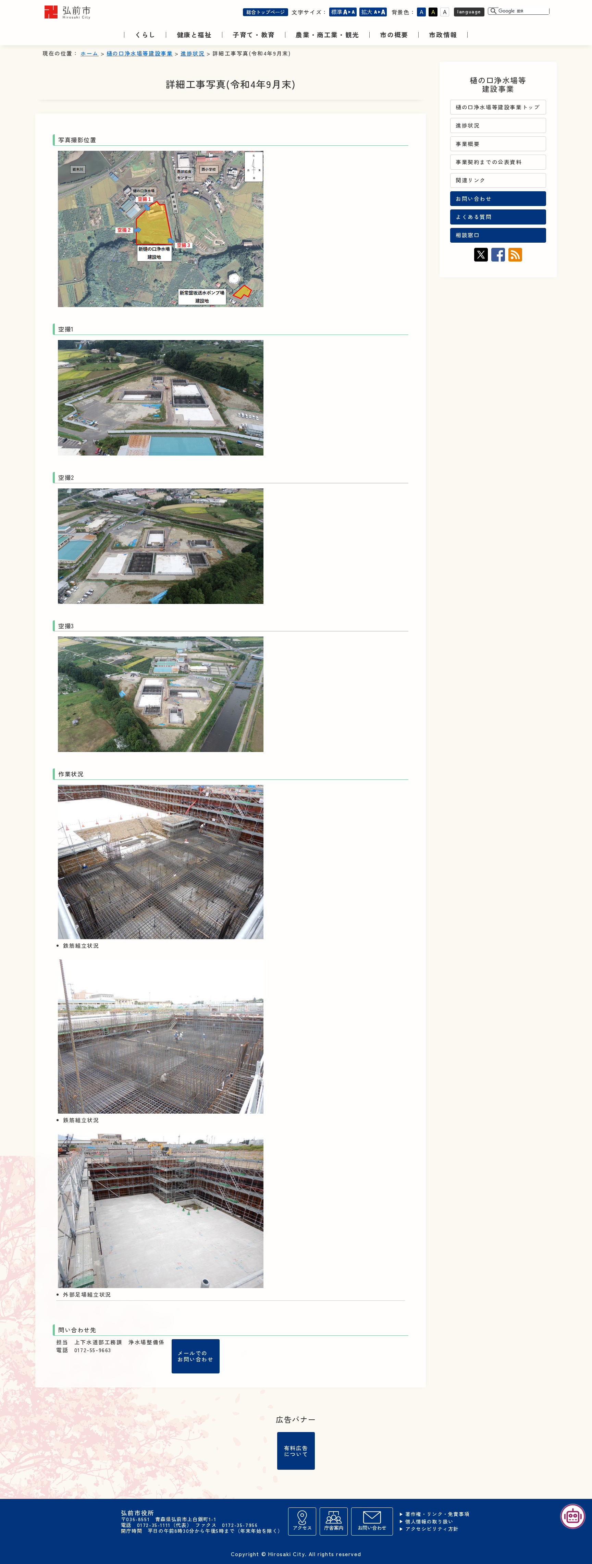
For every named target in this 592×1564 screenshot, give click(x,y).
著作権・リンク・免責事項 (437, 1514)
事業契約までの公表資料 (489, 162)
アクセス (302, 1527)
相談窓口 (468, 235)
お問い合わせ (474, 199)
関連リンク (471, 180)
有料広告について (296, 1451)
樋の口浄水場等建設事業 (140, 53)
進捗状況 (193, 53)
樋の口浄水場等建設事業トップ (498, 107)
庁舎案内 (333, 1527)
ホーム (90, 53)
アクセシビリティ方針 (432, 1529)
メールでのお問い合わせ (195, 1356)
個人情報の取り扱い (429, 1522)
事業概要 (468, 144)
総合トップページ (265, 11)
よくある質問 (474, 217)
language (469, 11)
